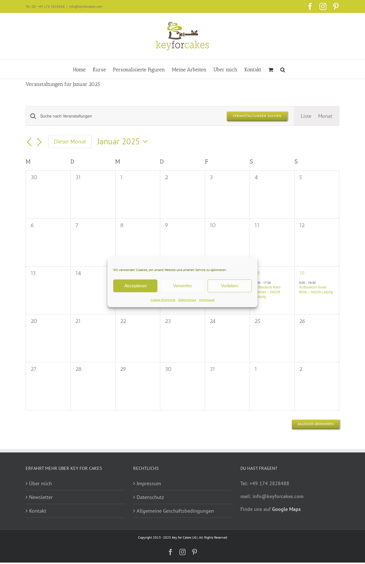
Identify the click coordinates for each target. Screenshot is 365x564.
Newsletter (41, 497)
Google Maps (286, 509)
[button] (282, 69)
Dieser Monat (70, 141)
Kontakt (37, 511)
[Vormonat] (29, 142)
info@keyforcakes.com (85, 6)
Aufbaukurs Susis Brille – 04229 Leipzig (316, 289)
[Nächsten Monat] (39, 142)
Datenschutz (187, 299)
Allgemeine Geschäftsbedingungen (175, 511)
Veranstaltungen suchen (257, 116)
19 (302, 273)
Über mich (40, 483)
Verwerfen (182, 285)
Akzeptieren (135, 285)
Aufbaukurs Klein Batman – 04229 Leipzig (267, 291)
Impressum (207, 299)
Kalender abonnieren (316, 424)
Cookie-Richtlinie (163, 299)
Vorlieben (229, 285)
